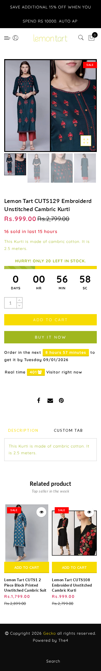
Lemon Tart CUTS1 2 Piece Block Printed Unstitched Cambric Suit (25, 585)
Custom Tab (68, 430)
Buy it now (50, 337)
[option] (50, 105)
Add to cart (26, 567)
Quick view (41, 512)
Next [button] (79, 109)
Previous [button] (14, 108)
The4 (63, 640)
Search (53, 661)
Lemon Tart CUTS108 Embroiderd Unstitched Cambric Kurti (72, 585)
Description (23, 430)
